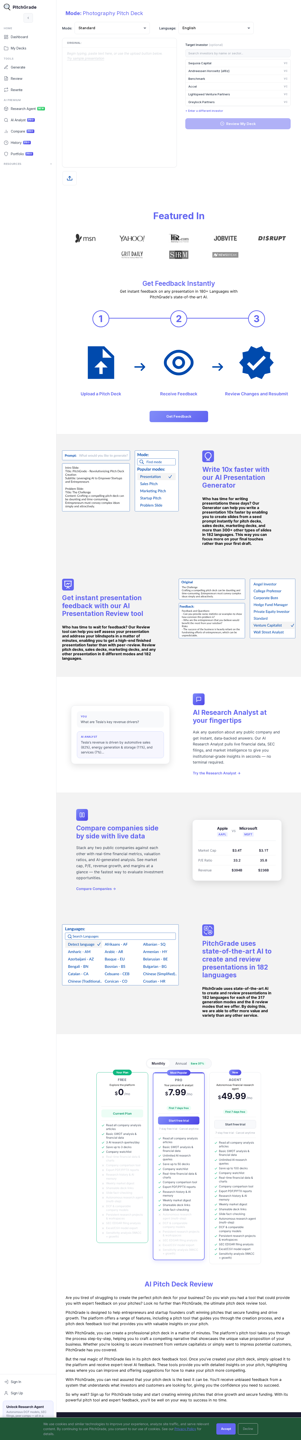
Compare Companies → (96, 888)
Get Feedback (178, 416)
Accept (226, 1429)
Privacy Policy (185, 1429)
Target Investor (204, 45)
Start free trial (179, 1120)
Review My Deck (241, 123)
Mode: (67, 28)
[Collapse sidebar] (28, 18)
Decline (248, 1429)
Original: (74, 42)
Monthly (158, 1063)
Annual (189, 1063)
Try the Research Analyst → (217, 773)
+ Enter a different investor (204, 111)
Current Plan (122, 1113)
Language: (167, 28)
